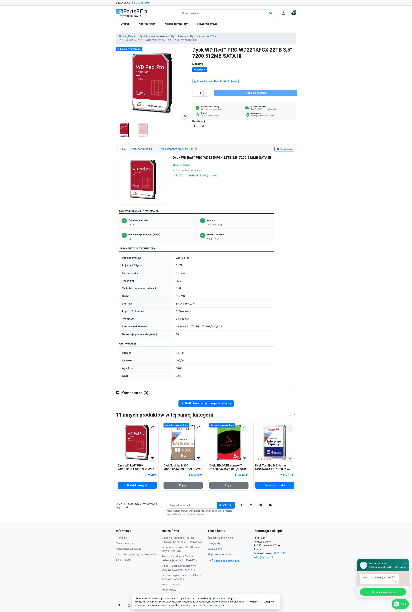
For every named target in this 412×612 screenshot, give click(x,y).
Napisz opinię (284, 149)
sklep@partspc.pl (263, 557)
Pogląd (183, 485)
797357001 (142, 2)
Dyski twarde (178, 36)
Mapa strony (169, 590)
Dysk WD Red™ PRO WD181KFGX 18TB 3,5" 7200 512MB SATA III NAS (136, 469)
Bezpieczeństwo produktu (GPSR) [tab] (178, 149)
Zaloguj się (214, 543)
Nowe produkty (124, 543)
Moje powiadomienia (219, 554)
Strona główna (126, 36)
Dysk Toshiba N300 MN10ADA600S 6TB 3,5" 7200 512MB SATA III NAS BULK (183, 469)
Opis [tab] (123, 149)
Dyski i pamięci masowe (153, 36)
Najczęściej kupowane (128, 548)
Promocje (121, 537)
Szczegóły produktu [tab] (142, 149)
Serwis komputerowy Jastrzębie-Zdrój (137, 554)
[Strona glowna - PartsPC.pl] (132, 13)
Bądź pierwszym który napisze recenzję (206, 403)
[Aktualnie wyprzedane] (183, 442)
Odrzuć (254, 601)
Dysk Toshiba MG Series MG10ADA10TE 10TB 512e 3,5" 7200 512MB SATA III (272, 469)
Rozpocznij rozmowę (383, 592)
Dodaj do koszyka (256, 92)
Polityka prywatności (213, 605)
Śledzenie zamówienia (220, 537)
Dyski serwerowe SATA (203, 36)
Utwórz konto (215, 548)
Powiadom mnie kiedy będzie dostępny (215, 81)
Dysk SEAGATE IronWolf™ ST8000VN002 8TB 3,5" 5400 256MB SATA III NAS (228, 469)
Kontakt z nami (170, 584)
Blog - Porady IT (125, 559)
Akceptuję (269, 601)
